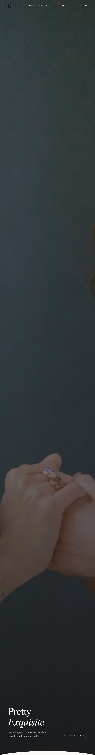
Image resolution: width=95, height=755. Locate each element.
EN (82, 5)
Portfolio (43, 6)
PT (86, 5)
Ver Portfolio (74, 735)
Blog (54, 6)
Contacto (64, 6)
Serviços (31, 6)
